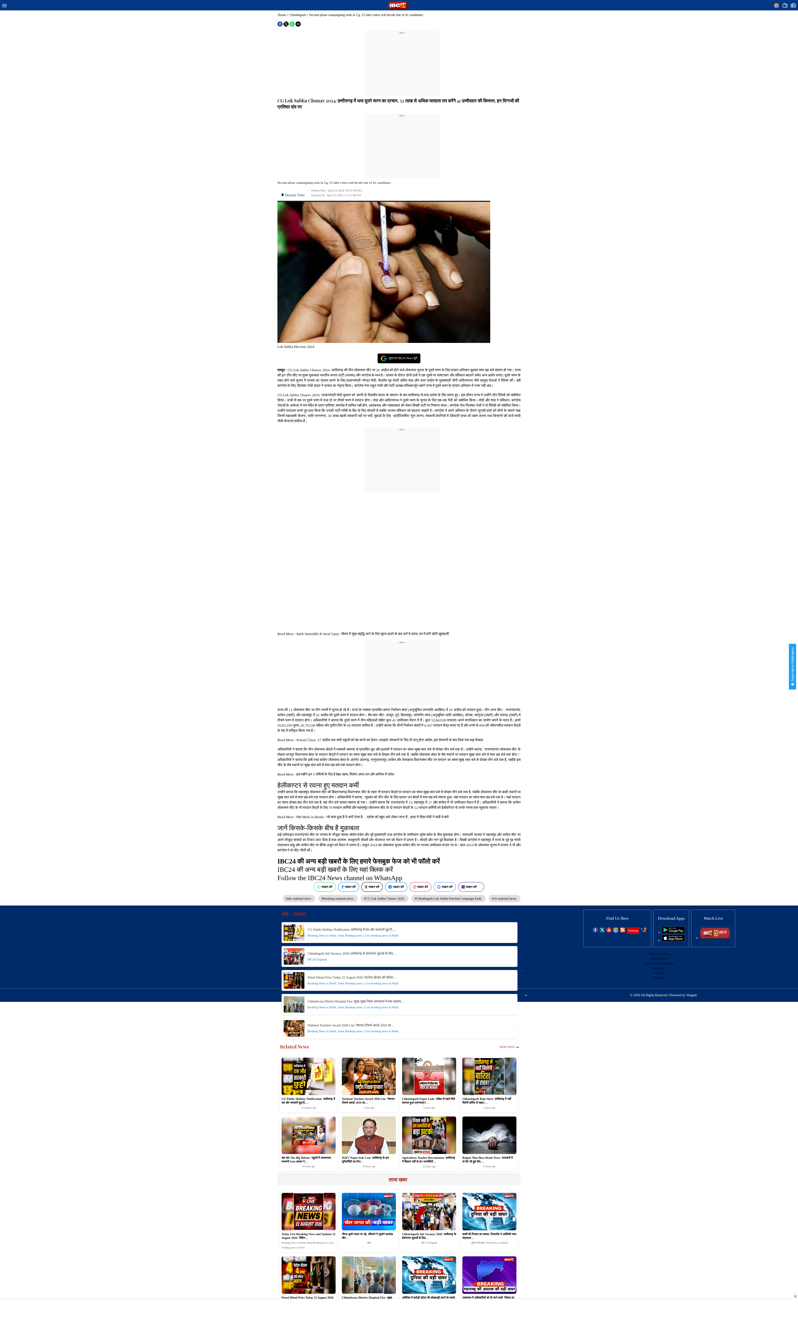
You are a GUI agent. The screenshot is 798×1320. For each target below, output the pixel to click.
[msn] (643, 931)
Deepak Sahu (295, 195)
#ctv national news (504, 898)
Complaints (658, 958)
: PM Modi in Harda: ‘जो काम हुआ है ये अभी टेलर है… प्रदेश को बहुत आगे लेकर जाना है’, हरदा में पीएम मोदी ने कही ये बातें (371, 817)
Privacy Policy (659, 953)
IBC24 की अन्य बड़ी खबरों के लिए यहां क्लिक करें (335, 869)
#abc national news (299, 898)
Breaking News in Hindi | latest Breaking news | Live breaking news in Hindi (353, 935)
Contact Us (659, 968)
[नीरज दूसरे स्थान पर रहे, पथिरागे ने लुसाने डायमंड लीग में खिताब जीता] (369, 1211)
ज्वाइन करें (326, 886)
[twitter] (602, 931)
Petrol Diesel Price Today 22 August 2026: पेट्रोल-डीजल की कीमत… (352, 977)
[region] (402, 61)
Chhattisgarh (297, 15)
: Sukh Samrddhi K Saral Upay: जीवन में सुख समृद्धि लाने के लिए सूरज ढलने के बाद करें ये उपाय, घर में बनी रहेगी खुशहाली (371, 634)
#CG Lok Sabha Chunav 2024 (384, 898)
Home (282, 15)
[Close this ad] (795, 1296)
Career (659, 973)
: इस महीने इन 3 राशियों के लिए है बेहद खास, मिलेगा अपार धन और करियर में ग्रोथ (344, 774)
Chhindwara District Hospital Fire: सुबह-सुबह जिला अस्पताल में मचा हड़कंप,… (356, 1001)
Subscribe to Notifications (792, 664)
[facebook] (595, 931)
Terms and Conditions (659, 963)
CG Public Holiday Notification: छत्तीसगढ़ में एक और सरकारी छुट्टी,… (352, 929)
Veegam (691, 995)
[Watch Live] (715, 938)
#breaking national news (337, 898)
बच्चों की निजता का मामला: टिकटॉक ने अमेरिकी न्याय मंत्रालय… (489, 1236)
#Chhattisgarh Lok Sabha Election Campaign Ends (448, 898)
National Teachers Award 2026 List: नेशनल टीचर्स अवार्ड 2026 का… (351, 1025)
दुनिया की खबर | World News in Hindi (489, 1242)
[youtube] (609, 931)
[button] (4, 6)
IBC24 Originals (317, 959)
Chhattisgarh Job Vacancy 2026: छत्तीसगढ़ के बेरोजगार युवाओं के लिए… (352, 953)
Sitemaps (633, 930)
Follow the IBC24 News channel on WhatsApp (339, 878)
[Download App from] (673, 932)
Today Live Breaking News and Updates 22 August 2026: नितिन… (308, 1236)
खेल (369, 1242)
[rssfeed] (623, 931)
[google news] (616, 931)
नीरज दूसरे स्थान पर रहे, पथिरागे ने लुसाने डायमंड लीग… (367, 1236)
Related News (294, 1046)
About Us (659, 977)
